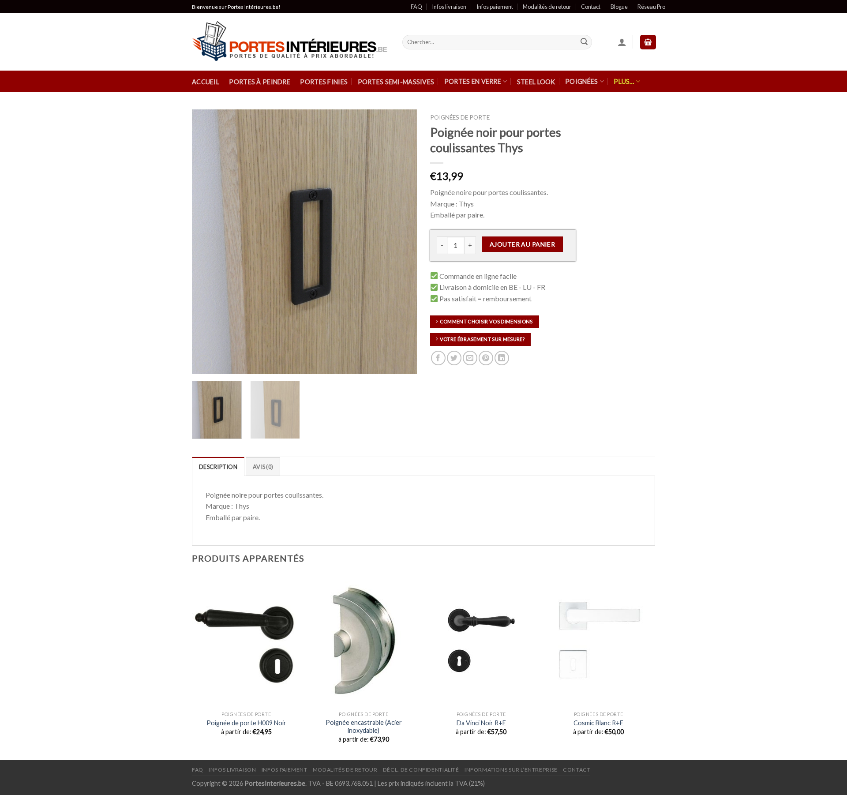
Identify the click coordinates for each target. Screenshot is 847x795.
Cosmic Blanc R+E (598, 723)
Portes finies (324, 82)
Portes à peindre (259, 82)
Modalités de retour (547, 6)
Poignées (581, 81)
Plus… (624, 81)
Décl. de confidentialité (421, 769)
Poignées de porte (460, 117)
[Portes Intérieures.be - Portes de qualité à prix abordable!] (290, 42)
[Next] (401, 241)
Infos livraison (449, 6)
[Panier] (648, 42)
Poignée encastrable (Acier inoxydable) (364, 727)
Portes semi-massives (396, 82)
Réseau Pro (651, 6)
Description (218, 466)
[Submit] (584, 42)
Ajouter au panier (522, 244)
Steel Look (536, 82)
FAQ (416, 6)
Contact (590, 6)
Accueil (205, 82)
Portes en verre (472, 81)
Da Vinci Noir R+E (481, 723)
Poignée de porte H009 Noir (246, 723)
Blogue (619, 6)
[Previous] (207, 241)
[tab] (218, 466)
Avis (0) (263, 466)
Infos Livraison (232, 769)
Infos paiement (494, 6)
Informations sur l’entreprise (511, 769)
